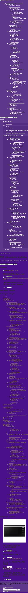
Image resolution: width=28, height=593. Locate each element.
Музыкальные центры (16, 444)
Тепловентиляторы (19, 9)
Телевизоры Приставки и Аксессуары (15, 507)
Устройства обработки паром (16, 331)
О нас (7, 126)
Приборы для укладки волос (18, 83)
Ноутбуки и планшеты (11, 478)
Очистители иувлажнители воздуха (16, 22)
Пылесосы (11, 329)
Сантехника (9, 412)
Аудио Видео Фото (10, 441)
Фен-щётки (14, 402)
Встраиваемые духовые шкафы (16, 304)
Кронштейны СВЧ (13, 342)
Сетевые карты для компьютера (19, 491)
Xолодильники (6, 299)
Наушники (14, 457)
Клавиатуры (12, 461)
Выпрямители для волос (20, 84)
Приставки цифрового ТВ (17, 112)
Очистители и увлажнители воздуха (17, 320)
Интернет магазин (7, 121)
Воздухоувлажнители (16, 324)
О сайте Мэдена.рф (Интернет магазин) (15, 133)
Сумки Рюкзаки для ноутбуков (16, 483)
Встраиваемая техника (14, 5)
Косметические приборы (15, 385)
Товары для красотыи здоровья (14, 76)
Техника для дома (13, 25)
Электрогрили (15, 370)
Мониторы (11, 466)
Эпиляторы (14, 395)
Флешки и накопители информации (17, 472)
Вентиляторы (14, 8)
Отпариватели (15, 333)
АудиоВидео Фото (12, 97)
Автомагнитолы (18, 95)
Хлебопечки (17, 71)
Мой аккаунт (9, 124)
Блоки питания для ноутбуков (16, 479)
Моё (4, 122)
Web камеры (14, 450)
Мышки (10, 468)
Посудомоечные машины (17, 39)
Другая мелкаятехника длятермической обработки (17, 68)
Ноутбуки (11, 481)
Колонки (13, 104)
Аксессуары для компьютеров (16, 448)
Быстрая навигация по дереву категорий (13, 3)
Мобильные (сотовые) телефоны (17, 504)
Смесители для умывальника (18, 415)
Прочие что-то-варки (16, 365)
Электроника (9, 90)
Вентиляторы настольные (17, 309)
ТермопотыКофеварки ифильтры (14, 48)
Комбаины (17, 61)
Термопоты (17, 51)
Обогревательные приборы (15, 315)
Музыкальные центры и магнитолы (17, 442)
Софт (10, 470)
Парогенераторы (15, 334)
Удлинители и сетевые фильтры (19, 459)
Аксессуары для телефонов (15, 503)
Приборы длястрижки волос (15, 79)
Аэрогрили (14, 363)
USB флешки (14, 474)
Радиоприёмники (18, 101)
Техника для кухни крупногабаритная (15, 339)
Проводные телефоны (16, 500)
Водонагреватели (15, 10)
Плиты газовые (6, 418)
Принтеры (14, 496)
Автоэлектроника (13, 91)
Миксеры (13, 55)
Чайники (13, 46)
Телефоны (13, 107)
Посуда (7, 408)
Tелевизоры (6, 298)
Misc (4, 296)
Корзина (5, 591)
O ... (4, 125)
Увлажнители (14, 325)
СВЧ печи (13, 36)
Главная (2, 253)
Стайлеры (13, 400)
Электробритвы (18, 82)
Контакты (11, 127)
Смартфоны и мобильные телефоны (14, 502)
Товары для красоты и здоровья (13, 383)
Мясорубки (14, 56)
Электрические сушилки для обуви (17, 338)
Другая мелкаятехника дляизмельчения (15, 59)
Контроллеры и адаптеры (17, 456)
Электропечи (14, 40)
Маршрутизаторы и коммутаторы (19, 489)
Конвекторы (17, 17)
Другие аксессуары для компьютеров (17, 452)
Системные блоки (13, 469)
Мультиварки (14, 65)
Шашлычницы (15, 369)
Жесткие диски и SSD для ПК (18, 465)
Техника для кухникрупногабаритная (13, 32)
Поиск (15, 117)
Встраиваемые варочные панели (17, 303)
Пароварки (14, 364)
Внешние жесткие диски (17, 476)
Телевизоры (14, 110)
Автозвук (13, 92)
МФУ (12, 495)
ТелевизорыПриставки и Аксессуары (15, 109)
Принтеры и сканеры (14, 494)
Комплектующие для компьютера (17, 464)
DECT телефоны (15, 499)
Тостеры (16, 70)
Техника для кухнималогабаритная (13, 44)
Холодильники (15, 34)
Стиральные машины (16, 27)
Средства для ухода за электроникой (17, 439)
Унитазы (11, 416)
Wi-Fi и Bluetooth (15, 487)
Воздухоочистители (19, 23)
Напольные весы (15, 88)
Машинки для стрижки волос (18, 390)
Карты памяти (14, 477)
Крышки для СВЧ (15, 411)
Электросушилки (18, 73)
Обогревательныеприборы (15, 15)
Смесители (11, 413)
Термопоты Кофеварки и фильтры (17, 378)
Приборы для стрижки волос (16, 387)
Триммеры (14, 392)
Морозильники (15, 38)
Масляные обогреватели (20, 18)
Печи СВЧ (5, 417)
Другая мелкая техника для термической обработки (15, 361)
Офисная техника (13, 105)
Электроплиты (15, 42)
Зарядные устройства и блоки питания (18, 434)
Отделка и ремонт (7, 407)
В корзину (9, 276)
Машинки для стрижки (20, 81)
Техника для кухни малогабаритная (14, 351)
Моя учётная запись (8, 587)
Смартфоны (11, 505)
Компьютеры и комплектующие (16, 103)
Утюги (13, 29)
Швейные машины (16, 30)
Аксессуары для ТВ (13, 508)
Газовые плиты (15, 35)
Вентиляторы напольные (17, 308)
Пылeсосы (14, 26)
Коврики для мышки (16, 454)
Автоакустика (17, 94)
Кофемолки (17, 64)
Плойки (16, 86)
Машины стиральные (14, 328)
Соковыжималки (18, 62)
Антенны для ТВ (15, 113)
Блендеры (13, 53)
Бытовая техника (10, 4)
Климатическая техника (14, 7)
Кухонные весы (15, 74)
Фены (15, 87)
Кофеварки (17, 52)
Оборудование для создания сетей (17, 486)
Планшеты (11, 482)
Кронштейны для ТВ (16, 114)
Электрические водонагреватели (18, 13)
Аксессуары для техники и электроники (15, 431)
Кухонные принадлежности (15, 409)
